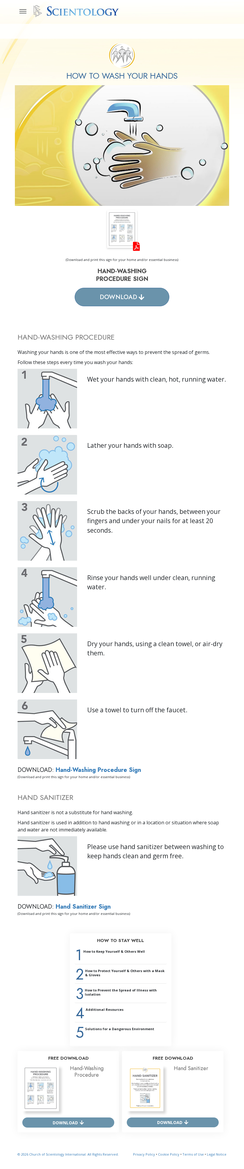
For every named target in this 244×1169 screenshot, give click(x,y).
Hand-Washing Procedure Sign (98, 770)
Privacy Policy (144, 1154)
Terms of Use (193, 1154)
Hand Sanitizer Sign (83, 906)
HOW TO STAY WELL (120, 940)
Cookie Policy (168, 1154)
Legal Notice (216, 1154)
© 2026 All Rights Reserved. (68, 1154)
